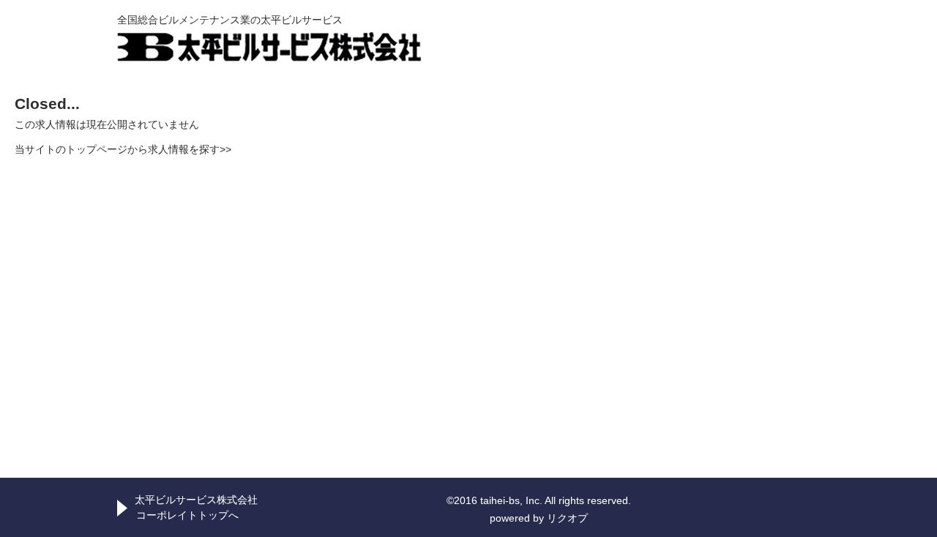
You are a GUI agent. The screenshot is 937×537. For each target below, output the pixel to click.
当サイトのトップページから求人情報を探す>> (123, 149)
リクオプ (567, 518)
